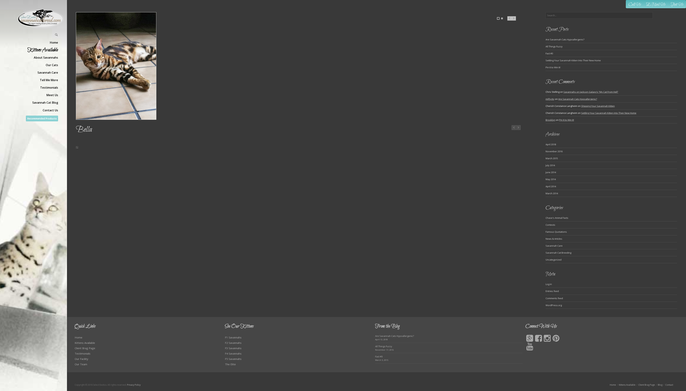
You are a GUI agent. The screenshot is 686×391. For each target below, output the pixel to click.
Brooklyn (550, 120)
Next (514, 20)
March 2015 (552, 158)
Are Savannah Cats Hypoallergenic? (565, 39)
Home (78, 337)
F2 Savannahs (233, 343)
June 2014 (551, 172)
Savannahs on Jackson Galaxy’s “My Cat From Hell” (590, 91)
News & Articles (554, 238)
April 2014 (551, 186)
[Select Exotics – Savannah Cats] (40, 19)
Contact (669, 384)
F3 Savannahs (233, 348)
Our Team (81, 364)
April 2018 (551, 144)
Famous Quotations (556, 231)
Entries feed (552, 291)
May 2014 (551, 179)
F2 (77, 147)
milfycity (550, 99)
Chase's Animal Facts (557, 217)
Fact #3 (549, 53)
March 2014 (552, 193)
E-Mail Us (655, 4)
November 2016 (554, 151)
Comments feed (554, 298)
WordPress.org (554, 305)
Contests (550, 224)
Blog (660, 384)
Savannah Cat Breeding (558, 252)
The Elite (230, 364)
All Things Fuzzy (554, 46)
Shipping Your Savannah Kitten (598, 106)
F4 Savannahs (233, 353)
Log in (549, 284)
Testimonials (82, 353)
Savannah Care (554, 245)
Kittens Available (85, 343)
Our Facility (81, 359)
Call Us (634, 4)
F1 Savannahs (233, 337)
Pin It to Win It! (553, 67)
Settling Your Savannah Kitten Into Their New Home (573, 60)
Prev (509, 20)
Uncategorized (553, 259)
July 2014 (550, 165)
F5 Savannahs (233, 359)
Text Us (677, 4)
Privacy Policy (134, 384)
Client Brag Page (85, 348)
